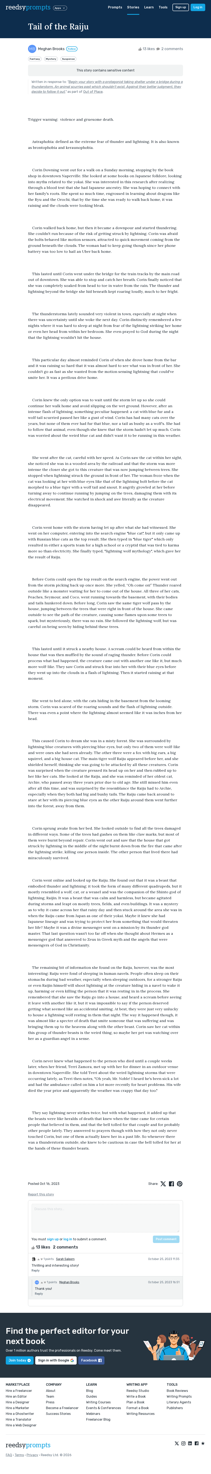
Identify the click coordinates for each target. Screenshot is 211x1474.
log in (67, 1239)
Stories (133, 7)
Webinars (93, 1414)
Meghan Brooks (69, 1282)
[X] (176, 1443)
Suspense (68, 58)
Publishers (175, 1408)
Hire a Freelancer (19, 1391)
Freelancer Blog (98, 1419)
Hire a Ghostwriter (20, 1414)
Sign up (180, 7)
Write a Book (136, 1396)
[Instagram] (183, 1443)
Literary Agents (179, 1402)
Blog (89, 1391)
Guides (91, 1396)
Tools (163, 7)
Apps (58, 8)
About (50, 1391)
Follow (72, 48)
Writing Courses (98, 1402)
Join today (17, 1360)
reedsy (28, 7)
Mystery (51, 58)
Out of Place (93, 92)
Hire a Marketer (17, 1408)
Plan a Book (135, 1402)
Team (50, 1396)
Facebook (89, 1360)
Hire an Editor (16, 1396)
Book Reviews (177, 1391)
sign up (53, 1239)
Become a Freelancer (62, 1408)
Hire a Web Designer (21, 1425)
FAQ (9, 1455)
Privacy (32, 1455)
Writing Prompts (179, 1396)
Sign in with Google (53, 1360)
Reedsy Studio (138, 1391)
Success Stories (58, 1414)
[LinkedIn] (190, 1443)
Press (50, 1402)
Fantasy (35, 58)
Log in (197, 7)
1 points (48, 1259)
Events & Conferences (103, 1408)
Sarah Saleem (65, 1259)
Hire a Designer (17, 1402)
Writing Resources (141, 1414)
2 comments (172, 49)
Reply (36, 1270)
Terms (19, 1455)
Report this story (41, 1194)
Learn (149, 7)
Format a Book (138, 1408)
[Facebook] (196, 1443)
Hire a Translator (18, 1419)
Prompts (115, 7)
